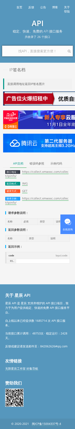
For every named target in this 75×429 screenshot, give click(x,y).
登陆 (67, 11)
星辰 (19, 295)
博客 (55, 7)
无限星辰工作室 (15, 368)
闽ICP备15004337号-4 (46, 424)
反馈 (31, 7)
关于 (67, 7)
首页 (19, 7)
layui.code (62, 255)
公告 (43, 7)
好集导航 (32, 368)
